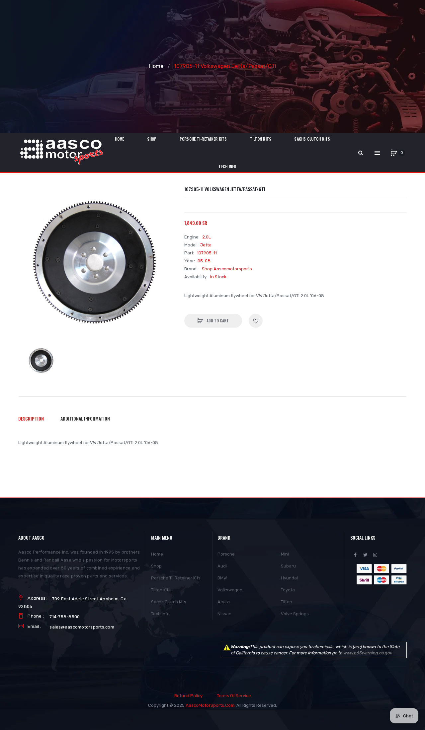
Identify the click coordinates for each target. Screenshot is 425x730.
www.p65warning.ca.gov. (367, 652)
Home (156, 66)
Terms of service (234, 695)
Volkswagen (229, 589)
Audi (222, 566)
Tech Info (160, 613)
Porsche (226, 554)
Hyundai (289, 577)
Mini (285, 554)
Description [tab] (31, 418)
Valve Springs (295, 613)
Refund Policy (188, 695)
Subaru (288, 566)
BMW (222, 577)
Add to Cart (217, 320)
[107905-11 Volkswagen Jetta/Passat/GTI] (41, 360)
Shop (156, 566)
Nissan (224, 613)
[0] (393, 153)
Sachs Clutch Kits (168, 601)
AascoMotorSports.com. (210, 705)
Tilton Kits (161, 589)
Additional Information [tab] (85, 418)
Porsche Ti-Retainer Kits (176, 577)
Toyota (288, 589)
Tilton (286, 601)
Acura (223, 601)
